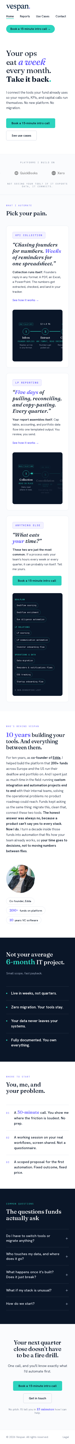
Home (10, 16)
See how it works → (25, 300)
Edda (56, 758)
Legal (66, 1437)
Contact (61, 16)
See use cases (21, 136)
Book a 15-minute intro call (31, 123)
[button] (37, 1238)
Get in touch (37, 1398)
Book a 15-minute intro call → (30, 29)
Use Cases (42, 16)
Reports (25, 16)
